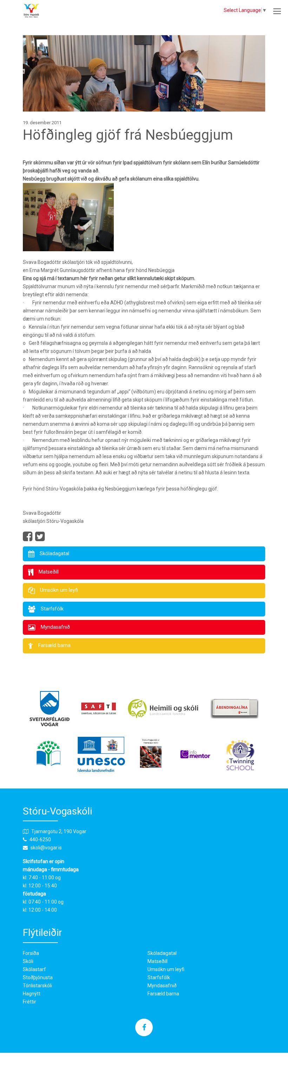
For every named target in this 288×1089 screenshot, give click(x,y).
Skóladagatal (162, 953)
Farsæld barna (163, 993)
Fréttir (29, 1002)
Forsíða (31, 953)
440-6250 (40, 839)
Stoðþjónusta (38, 977)
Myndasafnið (162, 985)
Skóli (28, 961)
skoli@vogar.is (46, 847)
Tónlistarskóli (37, 985)
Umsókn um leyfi (166, 969)
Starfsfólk (159, 977)
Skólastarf (34, 969)
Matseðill (158, 961)
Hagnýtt (31, 993)
